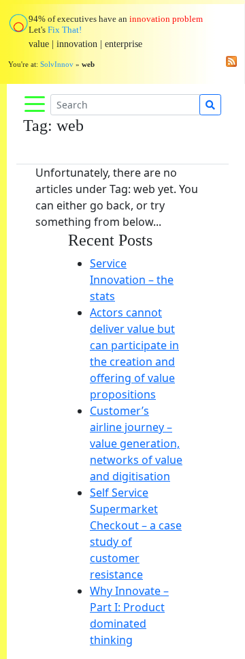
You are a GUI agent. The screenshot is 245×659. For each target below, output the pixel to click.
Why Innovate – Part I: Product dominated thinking (129, 615)
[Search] (210, 104)
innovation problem (166, 19)
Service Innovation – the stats (132, 280)
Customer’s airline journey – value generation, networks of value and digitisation (136, 443)
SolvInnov (57, 64)
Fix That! (65, 30)
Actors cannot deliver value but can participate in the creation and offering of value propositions (134, 353)
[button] (18, 329)
